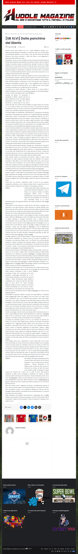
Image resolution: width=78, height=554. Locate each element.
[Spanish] (64, 38)
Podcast (13, 2)
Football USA (13, 33)
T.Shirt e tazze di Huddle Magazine (27, 413)
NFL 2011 (22, 33)
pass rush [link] (13, 296)
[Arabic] (68, 38)
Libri (19, 2)
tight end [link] (18, 323)
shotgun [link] (18, 263)
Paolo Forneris (11, 47)
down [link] (28, 223)
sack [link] (27, 164)
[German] (58, 38)
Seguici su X (58, 98)
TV (24, 2)
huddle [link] (7, 263)
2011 (18, 33)
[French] (60, 38)
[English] (56, 38)
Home (8, 33)
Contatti (51, 2)
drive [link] (47, 120)
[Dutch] (62, 38)
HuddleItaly (58, 77)
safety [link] (31, 234)
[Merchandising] (27, 418)
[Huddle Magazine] (39, 15)
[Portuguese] (66, 38)
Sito (32, 2)
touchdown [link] (14, 377)
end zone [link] (41, 168)
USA (7, 2)
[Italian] (70, 38)
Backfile (36, 2)
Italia (28, 2)
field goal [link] (32, 226)
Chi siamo (43, 2)
